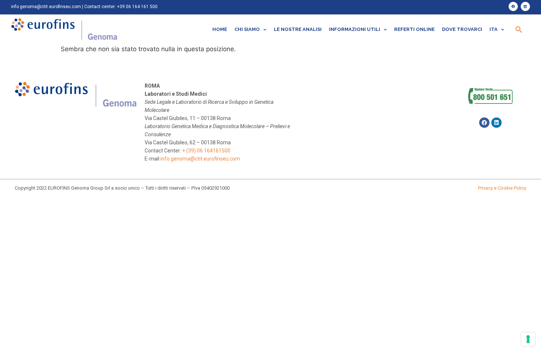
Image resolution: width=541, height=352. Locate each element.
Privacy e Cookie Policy (502, 188)
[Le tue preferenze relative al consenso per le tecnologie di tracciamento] (528, 339)
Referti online (414, 29)
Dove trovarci (462, 29)
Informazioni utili (354, 29)
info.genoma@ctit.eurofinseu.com (46, 6)
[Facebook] (513, 6)
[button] (519, 29)
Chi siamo (247, 29)
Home (219, 29)
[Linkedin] (525, 6)
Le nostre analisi (298, 29)
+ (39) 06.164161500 (206, 151)
